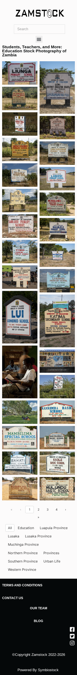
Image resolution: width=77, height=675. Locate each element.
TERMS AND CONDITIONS (22, 585)
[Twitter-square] (72, 636)
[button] (39, 39)
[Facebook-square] (72, 629)
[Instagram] (72, 643)
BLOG (38, 621)
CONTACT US (12, 598)
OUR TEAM (38, 608)
